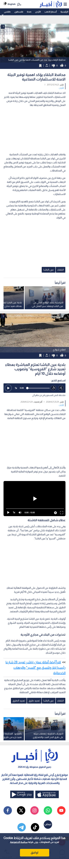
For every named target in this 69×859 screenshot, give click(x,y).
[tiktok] (35, 827)
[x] (21, 810)
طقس (7, 11)
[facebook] (8, 810)
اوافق (34, 852)
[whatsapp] (48, 810)
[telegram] (21, 827)
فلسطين (18, 11)
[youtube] (61, 810)
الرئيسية (64, 11)
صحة (29, 11)
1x (16, 388)
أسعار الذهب (50, 11)
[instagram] (34, 810)
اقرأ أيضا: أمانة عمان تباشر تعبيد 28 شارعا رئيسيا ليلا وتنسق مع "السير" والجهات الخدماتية (35, 667)
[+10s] (61, 388)
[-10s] (53, 388)
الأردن (38, 11)
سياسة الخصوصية (19, 842)
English (12, 4)
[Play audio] (8, 388)
